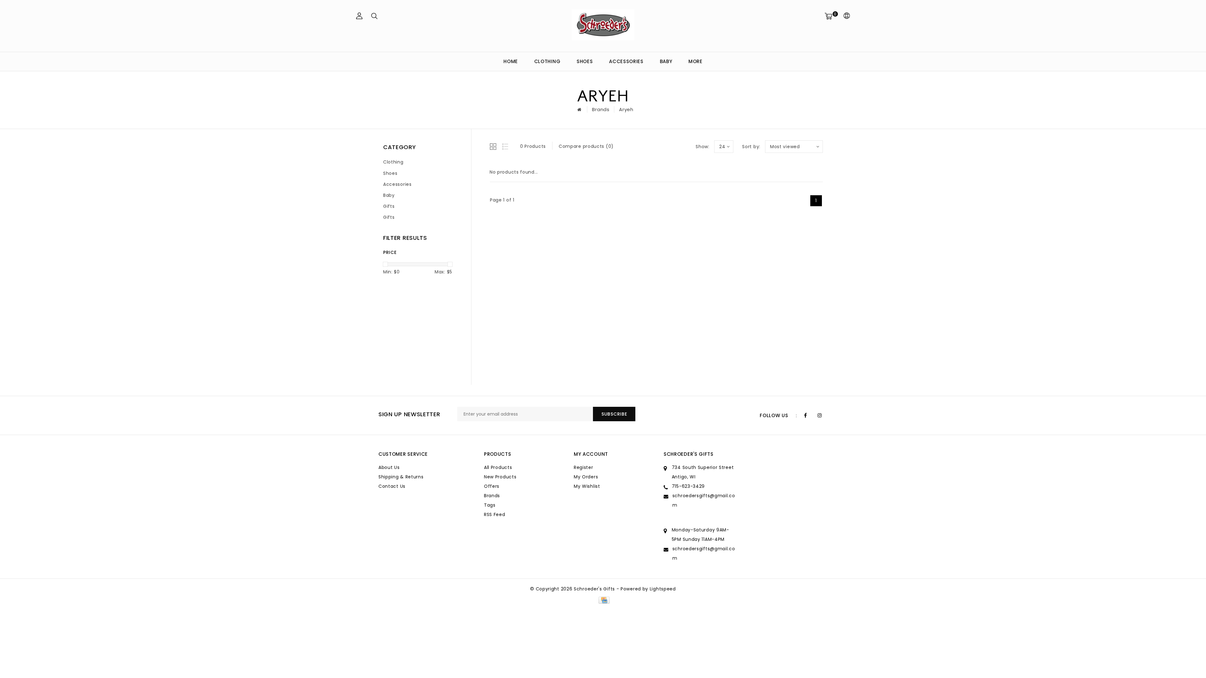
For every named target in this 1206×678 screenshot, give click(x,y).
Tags (490, 505)
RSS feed (494, 514)
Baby (666, 61)
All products (498, 467)
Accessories (626, 61)
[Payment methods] (602, 600)
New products (500, 477)
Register (583, 467)
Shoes (585, 61)
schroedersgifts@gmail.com (703, 500)
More (695, 61)
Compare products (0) (586, 146)
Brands (600, 109)
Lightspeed (663, 589)
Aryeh (626, 109)
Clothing (547, 61)
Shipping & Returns (401, 477)
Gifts (389, 206)
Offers (491, 486)
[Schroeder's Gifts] (603, 24)
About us (389, 467)
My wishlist (587, 486)
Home (510, 61)
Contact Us (391, 486)
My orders (586, 477)
